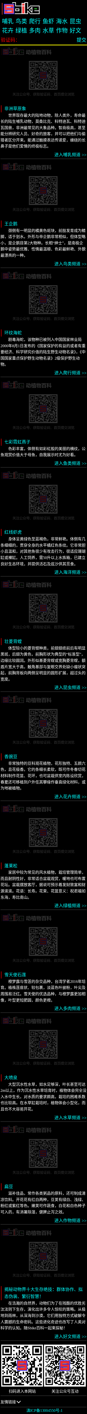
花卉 (8, 30)
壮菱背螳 (13, 641)
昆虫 (75, 21)
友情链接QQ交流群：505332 (16, 1403)
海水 (62, 21)
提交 (81, 40)
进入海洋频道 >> (70, 572)
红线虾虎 (13, 532)
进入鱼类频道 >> (70, 463)
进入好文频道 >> (70, 1336)
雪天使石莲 (15, 974)
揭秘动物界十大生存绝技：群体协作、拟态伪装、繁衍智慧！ (43, 1293)
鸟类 (21, 21)
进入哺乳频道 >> (70, 154)
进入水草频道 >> (70, 1117)
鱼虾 (48, 21)
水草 (48, 30)
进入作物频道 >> (70, 1220)
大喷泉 (10, 1077)
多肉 (35, 30)
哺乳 (8, 21)
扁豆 (8, 1186)
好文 (75, 30)
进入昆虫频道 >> (70, 687)
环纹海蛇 (13, 332)
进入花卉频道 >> (70, 796)
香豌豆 (10, 756)
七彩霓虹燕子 (17, 442)
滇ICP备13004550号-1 (44, 1410)
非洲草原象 (15, 108)
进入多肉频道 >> (70, 1008)
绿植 (21, 30)
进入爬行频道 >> (70, 372)
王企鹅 (10, 224)
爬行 (35, 21)
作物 (62, 30)
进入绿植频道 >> (70, 905)
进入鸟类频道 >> (70, 264)
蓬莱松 (10, 865)
